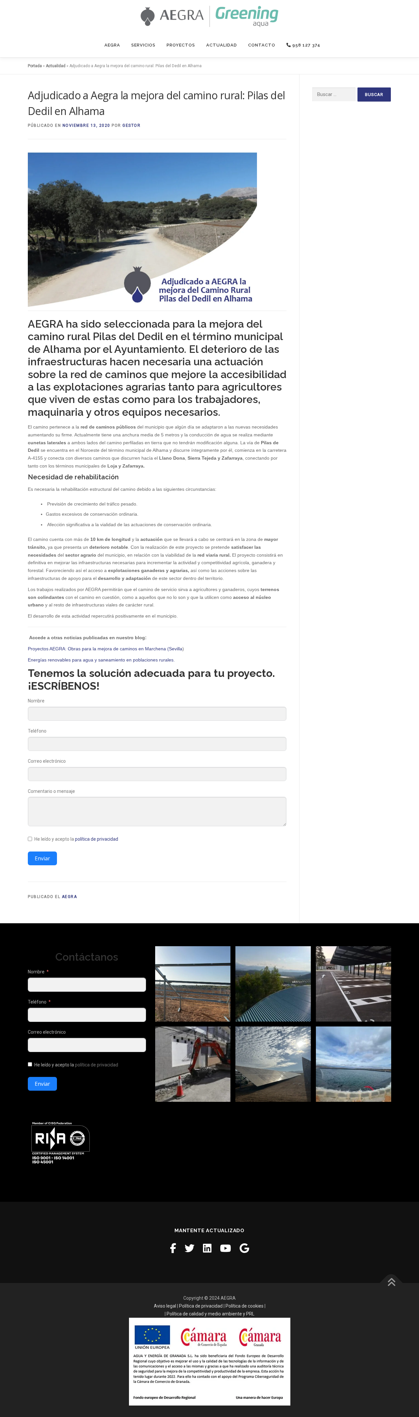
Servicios (143, 45)
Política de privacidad (201, 1306)
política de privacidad (96, 839)
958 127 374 (305, 45)
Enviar (42, 858)
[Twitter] (189, 1248)
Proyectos (181, 45)
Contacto (261, 45)
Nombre (36, 700)
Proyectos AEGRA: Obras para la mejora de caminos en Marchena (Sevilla (105, 648)
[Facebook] (173, 1248)
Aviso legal (165, 1306)
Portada (35, 66)
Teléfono (37, 731)
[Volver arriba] (391, 1283)
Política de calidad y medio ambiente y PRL (210, 1313)
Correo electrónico (47, 761)
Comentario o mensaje (51, 791)
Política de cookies (245, 1306)
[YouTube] (225, 1248)
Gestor (131, 125)
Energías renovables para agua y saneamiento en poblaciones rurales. (101, 659)
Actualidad (221, 45)
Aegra (112, 45)
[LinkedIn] (207, 1248)
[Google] (244, 1248)
